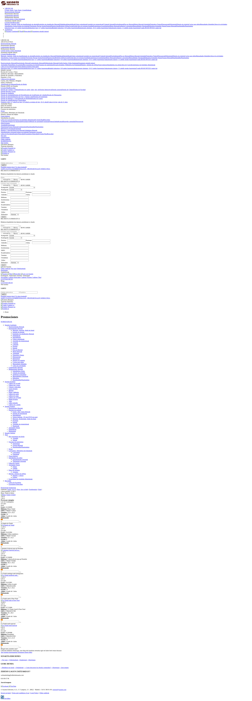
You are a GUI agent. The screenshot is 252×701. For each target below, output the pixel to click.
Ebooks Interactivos (45, 89)
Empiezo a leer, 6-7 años (8, 102)
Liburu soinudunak (81, 24)
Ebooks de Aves (30, 95)
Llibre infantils (13, 403)
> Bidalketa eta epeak (7, 667)
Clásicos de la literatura (8, 79)
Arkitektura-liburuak (31, 130)
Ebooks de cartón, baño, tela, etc (29, 89)
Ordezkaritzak (5, 137)
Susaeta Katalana (10, 382)
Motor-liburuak (114, 26)
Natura (51, 121)
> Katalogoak (22, 660)
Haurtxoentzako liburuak (12, 12)
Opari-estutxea (102, 65)
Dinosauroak (165, 24)
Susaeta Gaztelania (10, 325)
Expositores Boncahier (32, 66)
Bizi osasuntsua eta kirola (31, 65)
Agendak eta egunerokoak (95, 24)
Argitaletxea (8, 29)
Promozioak (4, 488)
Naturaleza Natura (155, 24)
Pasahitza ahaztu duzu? (8, 167)
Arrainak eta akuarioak (14, 121)
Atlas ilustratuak (20, 19)
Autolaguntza (22, 127)
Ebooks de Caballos (41, 95)
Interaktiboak (71, 24)
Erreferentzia (33, 489)
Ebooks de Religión (25, 98)
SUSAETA (6, 179)
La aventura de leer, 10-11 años (37, 102)
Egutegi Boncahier (19, 66)
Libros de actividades (220, 24)
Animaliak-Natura (160, 26)
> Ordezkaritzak (13, 660)
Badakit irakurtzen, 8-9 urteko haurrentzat (65, 28)
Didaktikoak (63, 24)
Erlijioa (14, 130)
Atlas (2, 84)
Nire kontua (4, 143)
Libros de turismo (82, 26)
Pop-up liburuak (129, 24)
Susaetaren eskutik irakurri (87, 63)
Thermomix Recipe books (37, 26)
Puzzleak (15, 420)
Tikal (11, 22)
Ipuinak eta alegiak (32, 24)
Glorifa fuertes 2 (10, 19)
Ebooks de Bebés (21, 84)
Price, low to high (22, 489)
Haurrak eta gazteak (15, 410)
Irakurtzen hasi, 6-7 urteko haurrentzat (40, 28)
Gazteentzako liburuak (12, 15)
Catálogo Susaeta (26, 277)
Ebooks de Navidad (79, 89)
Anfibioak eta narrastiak (35, 121)
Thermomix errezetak (35, 132)
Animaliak (147, 24)
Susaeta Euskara (10, 406)
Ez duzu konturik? (21, 167)
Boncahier (16, 22)
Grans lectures (13, 389)
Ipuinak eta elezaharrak (20, 413)
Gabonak (111, 24)
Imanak (121, 24)
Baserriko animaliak (69, 121)
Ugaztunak (46, 121)
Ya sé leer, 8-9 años (22, 102)
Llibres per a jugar (14, 385)
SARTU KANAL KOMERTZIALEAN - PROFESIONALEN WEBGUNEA (25, 169)
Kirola (75, 26)
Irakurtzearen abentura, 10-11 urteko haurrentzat (93, 28)
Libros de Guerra (126, 65)
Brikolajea (151, 26)
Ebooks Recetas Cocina (8, 91)
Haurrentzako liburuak (23, 63)
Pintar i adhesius (14, 392)
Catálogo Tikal (36, 277)
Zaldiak (56, 121)
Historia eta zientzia (182, 24)
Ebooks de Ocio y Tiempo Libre (23, 97)
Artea (57, 26)
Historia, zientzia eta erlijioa (89, 65)
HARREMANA (6, 141)
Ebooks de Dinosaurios (54, 95)
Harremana (4, 270)
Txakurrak (4, 121)
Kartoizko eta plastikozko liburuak (48, 24)
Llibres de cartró (14, 394)
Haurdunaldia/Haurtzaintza (184, 26)
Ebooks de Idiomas (10, 84)
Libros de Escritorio (7, 66)
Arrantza (7, 123)
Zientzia (48, 26)
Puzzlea (116, 24)
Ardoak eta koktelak (23, 26)
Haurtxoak (16, 426)
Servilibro (7, 698)
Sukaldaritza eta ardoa (114, 65)
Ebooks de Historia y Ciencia (10, 98)
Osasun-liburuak (171, 26)
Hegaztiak (24, 121)
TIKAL (15, 179)
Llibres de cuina (14, 396)
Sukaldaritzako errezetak (8, 132)
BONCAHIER (25, 179)
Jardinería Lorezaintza (126, 26)
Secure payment (6, 693)
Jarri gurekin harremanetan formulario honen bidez (16, 652)
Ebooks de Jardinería (7, 93)
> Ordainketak (19, 667)
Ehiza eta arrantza (17, 65)
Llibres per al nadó (14, 383)
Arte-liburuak (20, 130)
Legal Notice (34, 693)
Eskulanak (17, 128)
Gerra (71, 26)
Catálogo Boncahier (14, 277)
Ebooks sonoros (57, 89)
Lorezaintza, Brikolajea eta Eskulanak (69, 65)
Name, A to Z (11, 489)
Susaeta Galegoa (10, 433)
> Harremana (31, 660)
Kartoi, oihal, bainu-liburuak (21, 412)
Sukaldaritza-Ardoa (11, 26)
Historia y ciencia (6, 130)
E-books (7, 22)
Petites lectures (13, 399)
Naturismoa (4, 127)
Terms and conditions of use (20, 693)
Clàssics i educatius (15, 387)
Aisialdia (90, 26)
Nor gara (3, 136)
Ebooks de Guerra (37, 98)
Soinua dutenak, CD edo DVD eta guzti (25, 417)
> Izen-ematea (64, 667)
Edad (39, 489)
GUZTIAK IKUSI (7, 279)
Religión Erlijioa (64, 26)
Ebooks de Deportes (7, 97)
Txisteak (106, 24)
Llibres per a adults (14, 405)
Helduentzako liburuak (51, 63)
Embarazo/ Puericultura (18, 100)
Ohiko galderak (5, 139)
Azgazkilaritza (105, 26)
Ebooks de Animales (7, 95)
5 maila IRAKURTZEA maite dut (150, 28)
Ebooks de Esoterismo (40, 97)
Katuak (60, 121)
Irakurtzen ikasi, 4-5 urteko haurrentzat (17, 28)
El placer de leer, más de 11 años (57, 102)
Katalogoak (12, 488)
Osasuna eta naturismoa (46, 65)
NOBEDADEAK (6, 322)
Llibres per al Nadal (15, 397)
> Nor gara (4, 660)
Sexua (55, 65)
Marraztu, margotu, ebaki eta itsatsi (15, 24)
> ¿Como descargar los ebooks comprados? (37, 667)
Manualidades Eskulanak (140, 26)
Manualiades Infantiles (207, 24)
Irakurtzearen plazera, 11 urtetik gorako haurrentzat (124, 28)
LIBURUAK (9, 8)
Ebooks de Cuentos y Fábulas (10, 89)
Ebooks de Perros (19, 95)
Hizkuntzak (172, 24)
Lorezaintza (10, 128)
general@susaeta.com (59, 689)
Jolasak (12, 125)
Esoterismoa (97, 26)
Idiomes (11, 390)
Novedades (4, 277)
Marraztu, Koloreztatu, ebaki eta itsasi (24, 419)
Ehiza (2, 123)
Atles (10, 401)
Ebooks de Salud (6, 100)
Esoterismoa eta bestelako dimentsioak (143, 65)
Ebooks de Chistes (67, 89)
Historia (53, 26)
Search (4, 217)
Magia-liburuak (139, 24)
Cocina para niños (194, 24)
